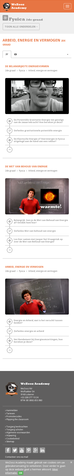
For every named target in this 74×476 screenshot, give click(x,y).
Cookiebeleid (12, 438)
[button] (67, 54)
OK (20, 473)
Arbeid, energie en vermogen (42, 70)
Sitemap (10, 441)
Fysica (22, 70)
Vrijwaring (11, 435)
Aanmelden (12, 410)
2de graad (10, 70)
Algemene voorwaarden (18, 432)
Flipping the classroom (17, 419)
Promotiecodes (14, 416)
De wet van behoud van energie (26, 166)
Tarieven (10, 413)
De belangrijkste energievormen (27, 66)
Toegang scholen (14, 429)
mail (26, 456)
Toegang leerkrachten (17, 426)
